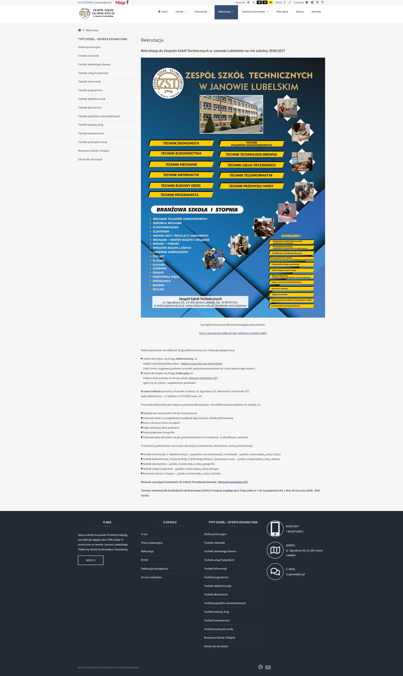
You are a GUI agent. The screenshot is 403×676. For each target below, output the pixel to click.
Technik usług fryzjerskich (93, 73)
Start (164, 11)
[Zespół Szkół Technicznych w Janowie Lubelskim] (97, 13)
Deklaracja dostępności (154, 568)
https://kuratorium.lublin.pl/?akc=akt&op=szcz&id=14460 (233, 333)
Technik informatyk (89, 81)
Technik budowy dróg (90, 124)
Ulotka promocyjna (89, 47)
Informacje (201, 11)
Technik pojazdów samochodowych (99, 116)
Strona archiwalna (151, 577)
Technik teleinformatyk (91, 99)
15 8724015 (88, 2)
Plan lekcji (282, 11)
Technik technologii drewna (94, 64)
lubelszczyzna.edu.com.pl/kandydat (201, 363)
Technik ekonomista (90, 107)
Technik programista (90, 90)
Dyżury (300, 11)
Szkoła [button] (179, 11)
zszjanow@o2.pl (103, 2)
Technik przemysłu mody (92, 142)
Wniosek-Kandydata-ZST (203, 378)
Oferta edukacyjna (152, 543)
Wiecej (90, 560)
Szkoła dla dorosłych (90, 159)
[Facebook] (260, 667)
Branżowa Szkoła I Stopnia (93, 150)
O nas (144, 534)
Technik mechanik (88, 55)
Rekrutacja (225, 11)
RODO (144, 560)
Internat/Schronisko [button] (253, 11)
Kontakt (316, 11)
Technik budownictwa (91, 133)
